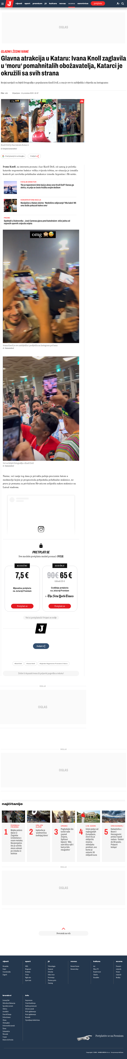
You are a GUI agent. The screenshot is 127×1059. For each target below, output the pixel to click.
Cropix (5, 1037)
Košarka (27, 972)
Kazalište (96, 978)
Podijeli (33, 156)
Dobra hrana (6, 1017)
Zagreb (5, 975)
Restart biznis (75, 966)
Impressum (28, 1000)
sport (28, 961)
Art (94, 966)
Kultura (53, 3)
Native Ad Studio (8, 1040)
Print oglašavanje (30, 1014)
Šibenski (5, 1034)
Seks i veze (51, 975)
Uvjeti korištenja (30, 1003)
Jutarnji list (6, 1000)
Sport (27, 3)
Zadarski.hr (6, 1031)
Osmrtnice (82, 3)
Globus (5, 1009)
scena (119, 961)
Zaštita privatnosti (31, 1006)
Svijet (4, 969)
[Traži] (123, 4)
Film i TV (96, 969)
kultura (96, 961)
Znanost (50, 969)
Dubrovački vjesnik (9, 1026)
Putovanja (51, 978)
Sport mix (28, 980)
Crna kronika (7, 972)
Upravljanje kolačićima (32, 1020)
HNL (26, 966)
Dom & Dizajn (7, 1014)
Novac (62, 3)
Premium (37, 3)
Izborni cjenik (29, 1009)
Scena (71, 3)
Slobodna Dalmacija (9, 1003)
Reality (118, 978)
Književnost (97, 972)
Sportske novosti (8, 1006)
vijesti (6, 961)
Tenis (27, 975)
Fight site (28, 978)
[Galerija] (42, 120)
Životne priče (52, 980)
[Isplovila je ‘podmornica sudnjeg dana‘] (38, 817)
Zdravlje (50, 972)
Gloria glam (6, 1023)
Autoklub (6, 1012)
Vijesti (19, 3)
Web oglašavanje (30, 1012)
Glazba (95, 975)
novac (74, 961)
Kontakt (27, 1017)
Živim (4, 1029)
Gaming (50, 983)
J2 (46, 3)
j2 (49, 961)
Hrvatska (5, 966)
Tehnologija (51, 966)
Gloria (4, 1020)
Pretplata (98, 3)
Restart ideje (74, 969)
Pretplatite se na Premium (109, 1036)
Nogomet (28, 969)
